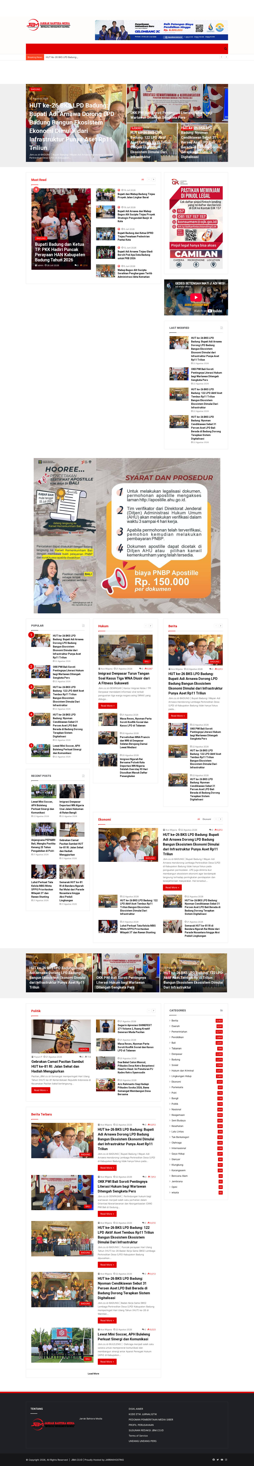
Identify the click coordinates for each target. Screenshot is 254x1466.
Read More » (108, 705)
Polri (174, 1092)
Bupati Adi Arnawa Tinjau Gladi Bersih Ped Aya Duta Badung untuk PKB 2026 (135, 255)
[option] (127, 123)
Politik (175, 1103)
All (143, 179)
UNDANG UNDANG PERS (143, 1441)
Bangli (175, 1098)
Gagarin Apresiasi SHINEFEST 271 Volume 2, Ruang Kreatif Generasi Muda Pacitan (135, 1028)
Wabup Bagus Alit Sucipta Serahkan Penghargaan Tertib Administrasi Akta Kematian (135, 273)
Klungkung (177, 1164)
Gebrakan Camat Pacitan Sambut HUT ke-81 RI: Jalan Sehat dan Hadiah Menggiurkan (71, 847)
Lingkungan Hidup (181, 1076)
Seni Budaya (179, 1120)
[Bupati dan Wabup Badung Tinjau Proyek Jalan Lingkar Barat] (105, 194)
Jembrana (177, 1181)
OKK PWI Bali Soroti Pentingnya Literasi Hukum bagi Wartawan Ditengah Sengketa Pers (121, 982)
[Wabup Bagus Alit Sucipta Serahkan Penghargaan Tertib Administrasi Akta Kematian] (105, 270)
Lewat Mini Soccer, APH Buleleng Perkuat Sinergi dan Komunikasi (67, 749)
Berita (175, 1020)
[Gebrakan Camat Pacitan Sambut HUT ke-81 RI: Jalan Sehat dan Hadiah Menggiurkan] (71, 830)
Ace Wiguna (106, 668)
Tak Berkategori (180, 1137)
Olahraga (177, 1142)
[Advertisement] (127, 8)
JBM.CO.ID (76, 1459)
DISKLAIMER (136, 1408)
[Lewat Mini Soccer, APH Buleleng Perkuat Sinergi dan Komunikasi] (40, 750)
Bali (134, 89)
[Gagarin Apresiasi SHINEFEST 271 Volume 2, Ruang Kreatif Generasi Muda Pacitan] (105, 1026)
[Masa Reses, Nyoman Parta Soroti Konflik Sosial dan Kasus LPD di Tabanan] (107, 719)
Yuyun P (38, 1057)
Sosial (175, 1065)
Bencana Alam (180, 1175)
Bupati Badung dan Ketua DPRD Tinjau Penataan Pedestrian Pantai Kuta (135, 236)
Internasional (179, 1148)
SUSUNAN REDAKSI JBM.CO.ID (146, 1430)
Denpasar (177, 1054)
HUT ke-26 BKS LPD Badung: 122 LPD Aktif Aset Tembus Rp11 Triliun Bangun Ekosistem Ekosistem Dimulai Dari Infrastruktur (139, 907)
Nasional (176, 1109)
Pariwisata (177, 1087)
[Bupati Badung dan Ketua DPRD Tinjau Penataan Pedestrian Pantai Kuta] (105, 233)
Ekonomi (207, 819)
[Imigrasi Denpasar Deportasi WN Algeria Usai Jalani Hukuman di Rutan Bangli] (71, 791)
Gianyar (176, 1159)
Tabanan (176, 1048)
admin (40, 265)
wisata (175, 1192)
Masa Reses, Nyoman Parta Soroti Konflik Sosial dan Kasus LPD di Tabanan (136, 722)
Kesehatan (177, 1126)
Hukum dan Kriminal (183, 1070)
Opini (174, 1187)
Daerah (176, 1026)
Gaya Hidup (178, 1153)
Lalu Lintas (178, 1131)
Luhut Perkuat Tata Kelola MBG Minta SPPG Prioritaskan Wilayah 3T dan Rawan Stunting (138, 929)
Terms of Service (138, 1435)
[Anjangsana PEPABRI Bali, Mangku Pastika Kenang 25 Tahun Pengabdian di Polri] (43, 830)
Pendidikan (178, 1037)
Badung (35, 89)
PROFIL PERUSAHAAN (141, 1425)
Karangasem (179, 1170)
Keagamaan (178, 1115)
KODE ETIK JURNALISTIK (143, 1414)
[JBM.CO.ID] (48, 24)
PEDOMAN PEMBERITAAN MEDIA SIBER (151, 1419)
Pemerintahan (179, 1031)
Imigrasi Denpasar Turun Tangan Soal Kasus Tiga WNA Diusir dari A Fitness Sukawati (124, 678)
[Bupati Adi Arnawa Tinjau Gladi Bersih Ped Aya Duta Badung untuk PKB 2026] (105, 252)
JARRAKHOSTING (114, 1459)
